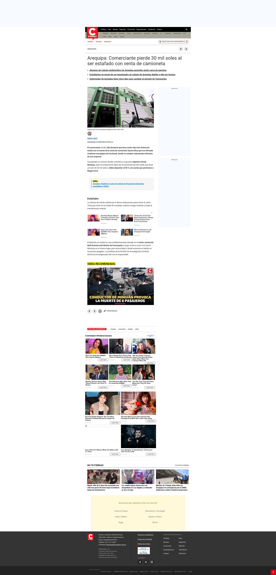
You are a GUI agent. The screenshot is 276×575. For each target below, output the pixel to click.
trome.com (154, 571)
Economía (131, 29)
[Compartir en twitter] (186, 49)
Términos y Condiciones (145, 535)
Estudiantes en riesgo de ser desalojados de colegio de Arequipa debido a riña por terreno (132, 74)
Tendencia (151, 29)
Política (103, 29)
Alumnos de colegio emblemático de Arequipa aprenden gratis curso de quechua (127, 70)
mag (190, 571)
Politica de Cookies (144, 544)
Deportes (122, 29)
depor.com (144, 571)
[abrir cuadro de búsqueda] (187, 29)
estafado (130, 329)
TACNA (116, 36)
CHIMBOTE (122, 33)
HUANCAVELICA (137, 33)
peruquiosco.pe (180, 571)
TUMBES (122, 36)
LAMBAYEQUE (177, 33)
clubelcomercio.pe (120, 571)
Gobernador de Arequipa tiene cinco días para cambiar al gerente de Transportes (128, 79)
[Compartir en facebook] (181, 49)
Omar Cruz (92, 138)
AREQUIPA (105, 33)
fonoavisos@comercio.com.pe (116, 545)
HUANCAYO (147, 33)
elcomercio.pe (106, 571)
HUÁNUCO (155, 33)
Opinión (182, 546)
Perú (109, 29)
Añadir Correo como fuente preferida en (173, 41)
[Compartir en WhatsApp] (100, 311)
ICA (161, 33)
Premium (182, 553)
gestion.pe (134, 571)
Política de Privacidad (145, 539)
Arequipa (91, 49)
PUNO (109, 36)
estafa (137, 329)
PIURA (104, 36)
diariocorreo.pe (166, 571)
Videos (159, 29)
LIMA (184, 33)
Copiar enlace (112, 311)
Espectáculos (141, 29)
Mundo (115, 29)
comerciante (121, 329)
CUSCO (129, 33)
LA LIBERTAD (167, 33)
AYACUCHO (114, 33)
